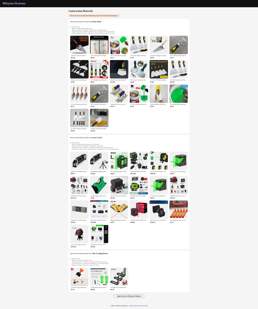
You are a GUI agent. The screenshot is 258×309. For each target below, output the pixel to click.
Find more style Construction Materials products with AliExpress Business (93, 16)
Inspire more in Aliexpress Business (129, 296)
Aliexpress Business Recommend (138, 305)
